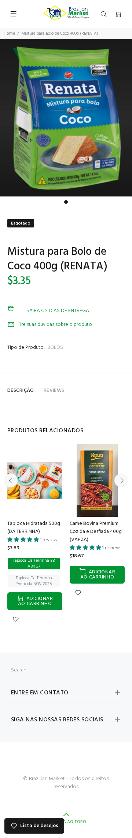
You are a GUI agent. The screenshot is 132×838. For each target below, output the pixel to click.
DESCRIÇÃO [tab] (20, 390)
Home (9, 33)
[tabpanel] (66, 117)
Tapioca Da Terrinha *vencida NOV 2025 (34, 581)
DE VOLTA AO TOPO (66, 822)
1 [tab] (66, 202)
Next (121, 480)
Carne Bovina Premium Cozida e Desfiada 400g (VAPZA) (96, 531)
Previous (11, 480)
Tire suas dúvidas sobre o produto (55, 324)
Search (18, 670)
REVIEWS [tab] (54, 390)
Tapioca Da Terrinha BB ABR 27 (34, 563)
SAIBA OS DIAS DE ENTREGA (57, 311)
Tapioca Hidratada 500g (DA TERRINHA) (33, 527)
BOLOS (55, 347)
